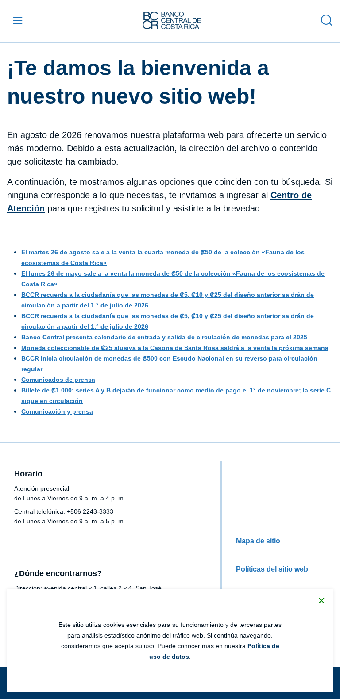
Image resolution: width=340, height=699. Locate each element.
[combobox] (324, 20)
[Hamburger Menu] (16, 20)
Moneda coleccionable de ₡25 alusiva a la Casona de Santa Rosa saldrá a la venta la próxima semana (174, 347)
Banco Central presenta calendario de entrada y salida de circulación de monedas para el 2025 (164, 337)
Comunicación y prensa (57, 411)
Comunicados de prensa (58, 379)
